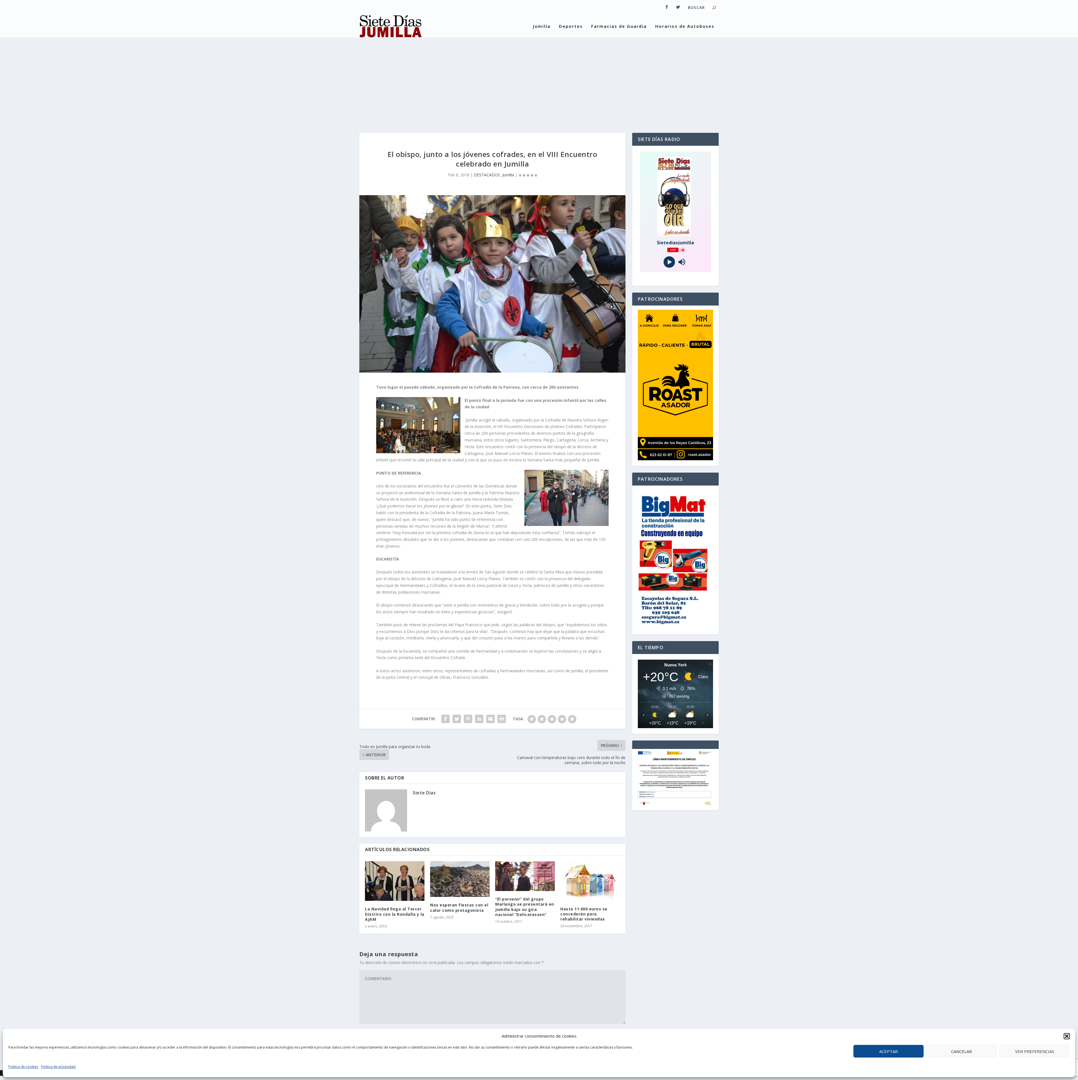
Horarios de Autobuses (684, 26)
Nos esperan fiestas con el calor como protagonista (459, 907)
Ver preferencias (1034, 1051)
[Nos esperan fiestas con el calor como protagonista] (460, 879)
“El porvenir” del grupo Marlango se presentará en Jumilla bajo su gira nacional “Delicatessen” (524, 906)
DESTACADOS (487, 174)
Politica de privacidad (58, 1066)
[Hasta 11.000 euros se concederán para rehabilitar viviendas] (590, 881)
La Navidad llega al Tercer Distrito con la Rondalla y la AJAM (394, 914)
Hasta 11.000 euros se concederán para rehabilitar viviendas (583, 914)
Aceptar (888, 1051)
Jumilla (542, 26)
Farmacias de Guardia (619, 26)
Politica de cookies (23, 1066)
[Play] (669, 262)
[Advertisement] (539, 79)
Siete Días (424, 793)
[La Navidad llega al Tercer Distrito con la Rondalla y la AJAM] (394, 881)
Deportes (571, 26)
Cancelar (961, 1051)
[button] (1067, 1036)
